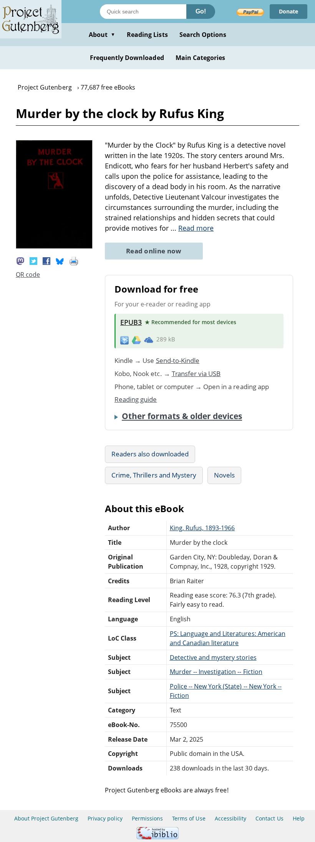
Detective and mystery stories (213, 657)
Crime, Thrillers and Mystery (153, 475)
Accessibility (231, 818)
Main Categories (200, 57)
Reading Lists (147, 34)
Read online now (154, 250)
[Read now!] (54, 246)
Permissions (147, 818)
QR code (28, 274)
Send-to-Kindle (178, 360)
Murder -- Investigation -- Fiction (216, 671)
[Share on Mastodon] (20, 260)
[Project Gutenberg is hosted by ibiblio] (157, 837)
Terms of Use (188, 818)
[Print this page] (74, 260)
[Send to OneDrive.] (148, 339)
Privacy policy (105, 818)
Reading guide (135, 399)
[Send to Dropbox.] (124, 339)
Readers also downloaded (150, 453)
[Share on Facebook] (46, 260)
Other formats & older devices (182, 416)
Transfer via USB (196, 373)
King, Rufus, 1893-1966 (202, 528)
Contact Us (269, 818)
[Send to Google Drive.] (136, 339)
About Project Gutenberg (46, 818)
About (102, 34)
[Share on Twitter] (33, 260)
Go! (201, 11)
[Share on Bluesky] (60, 260)
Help (299, 818)
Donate (288, 11)
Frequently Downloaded (127, 57)
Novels (224, 475)
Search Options (203, 34)
